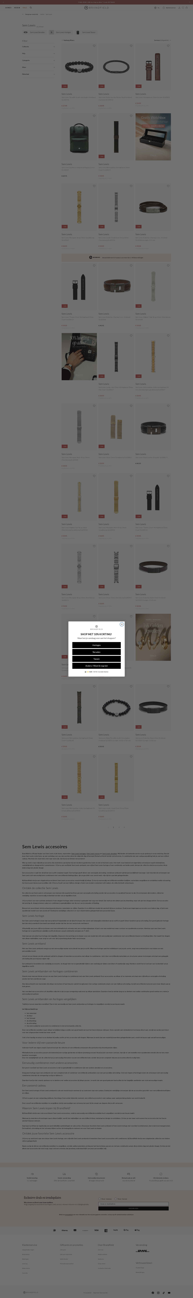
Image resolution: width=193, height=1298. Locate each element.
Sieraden (96, 652)
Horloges (96, 645)
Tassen (96, 659)
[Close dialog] (122, 624)
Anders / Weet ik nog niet (96, 666)
